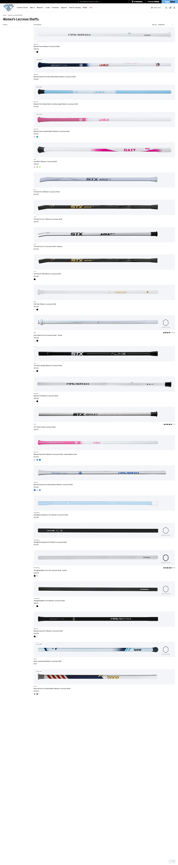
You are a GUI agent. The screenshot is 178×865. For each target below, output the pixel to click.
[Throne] (137, 2)
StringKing (36, 512)
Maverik (36, 44)
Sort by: (154, 24)
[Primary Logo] (8, 7)
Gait (35, 159)
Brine (35, 659)
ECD (35, 302)
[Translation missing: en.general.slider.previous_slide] (78, 1)
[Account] (170, 8)
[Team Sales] (170, 2)
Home (4, 15)
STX (35, 189)
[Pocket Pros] (153, 2)
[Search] (166, 8)
